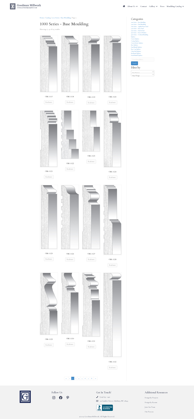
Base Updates (134, 45)
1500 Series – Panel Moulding (138, 24)
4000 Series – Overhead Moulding (139, 34)
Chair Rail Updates (136, 51)
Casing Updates (135, 41)
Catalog (48, 18)
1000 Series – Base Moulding (138, 22)
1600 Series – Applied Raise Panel (139, 26)
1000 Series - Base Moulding (61, 18)
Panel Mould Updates (136, 47)
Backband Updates (136, 53)
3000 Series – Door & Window (138, 32)
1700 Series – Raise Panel (137, 28)
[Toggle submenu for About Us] (137, 6)
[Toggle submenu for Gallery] (156, 6)
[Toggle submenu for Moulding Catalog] (183, 6)
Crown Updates (135, 39)
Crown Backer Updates (137, 43)
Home (42, 18)
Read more (48, 102)
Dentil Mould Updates (136, 55)
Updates (133, 37)
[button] (53, 397)
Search (134, 63)
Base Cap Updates (136, 49)
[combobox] (142, 71)
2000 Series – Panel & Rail (137, 30)
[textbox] (142, 72)
